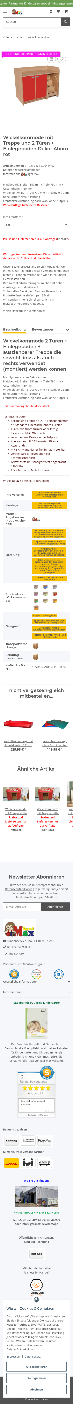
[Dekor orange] (36, 608)
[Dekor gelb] (55, 601)
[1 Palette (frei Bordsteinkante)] (36, 657)
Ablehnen (36, 1389)
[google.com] (36, 974)
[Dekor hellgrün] (45, 594)
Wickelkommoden (29, 170)
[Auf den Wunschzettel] (61, 59)
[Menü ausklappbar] (5, 9)
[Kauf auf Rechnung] (36, 1253)
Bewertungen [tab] (43, 329)
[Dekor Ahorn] (36, 587)
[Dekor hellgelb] (45, 601)
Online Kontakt (13, 953)
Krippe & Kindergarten (44, 615)
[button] (51, 11)
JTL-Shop (43, 1399)
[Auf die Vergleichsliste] (51, 59)
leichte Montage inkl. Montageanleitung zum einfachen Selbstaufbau (50, 505)
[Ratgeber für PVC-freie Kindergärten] (36, 1023)
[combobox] (36, 225)
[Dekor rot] (55, 594)
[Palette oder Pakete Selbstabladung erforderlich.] (36, 646)
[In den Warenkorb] (6, 49)
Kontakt (62, 239)
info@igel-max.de (33, 1224)
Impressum (13, 1356)
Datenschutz (33, 1356)
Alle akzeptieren (36, 1366)
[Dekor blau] (45, 587)
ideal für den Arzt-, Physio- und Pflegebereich (50, 635)
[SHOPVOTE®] (14, 974)
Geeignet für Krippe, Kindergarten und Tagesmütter (49, 628)
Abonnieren (55, 907)
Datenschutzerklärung (19, 889)
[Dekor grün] (36, 601)
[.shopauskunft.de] (59, 974)
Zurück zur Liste (15, 37)
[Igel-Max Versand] (36, 519)
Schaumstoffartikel (22, 1061)
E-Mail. (45, 295)
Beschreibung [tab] (14, 329)
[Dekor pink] (36, 594)
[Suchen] (65, 21)
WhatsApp (51, 1224)
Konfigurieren (36, 1378)
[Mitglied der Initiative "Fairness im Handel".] (36, 1287)
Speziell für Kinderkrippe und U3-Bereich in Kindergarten (49, 621)
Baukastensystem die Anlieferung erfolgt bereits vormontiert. (49, 494)
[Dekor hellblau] (55, 587)
